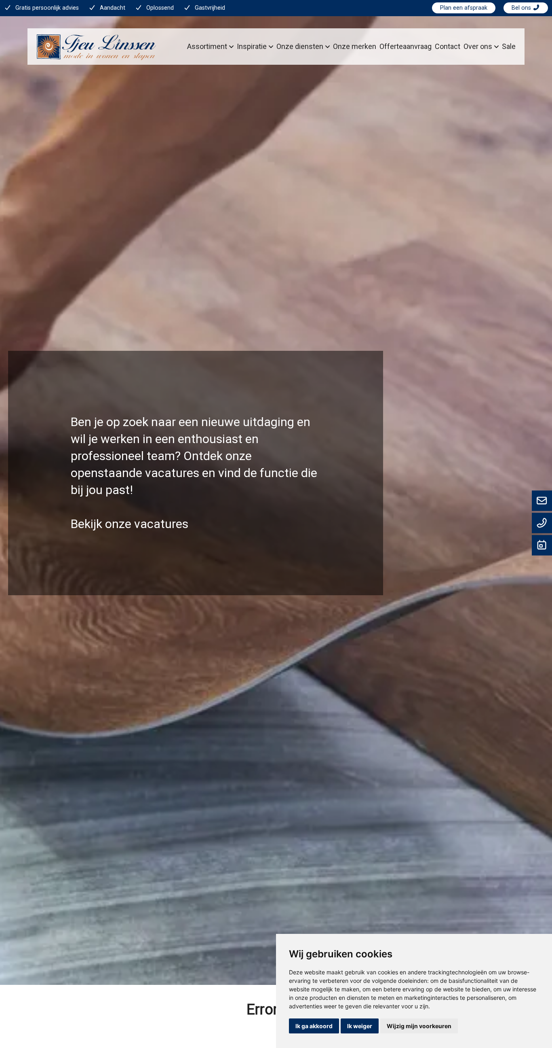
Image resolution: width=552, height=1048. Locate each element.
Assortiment (207, 46)
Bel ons (522, 7)
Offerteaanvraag (405, 46)
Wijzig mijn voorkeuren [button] (419, 1026)
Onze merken (354, 46)
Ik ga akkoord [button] (314, 1026)
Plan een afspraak (463, 7)
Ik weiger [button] (359, 1026)
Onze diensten (299, 46)
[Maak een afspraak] (542, 546)
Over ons (478, 46)
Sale (509, 46)
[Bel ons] (542, 523)
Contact (447, 46)
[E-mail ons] (542, 501)
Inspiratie (252, 46)
